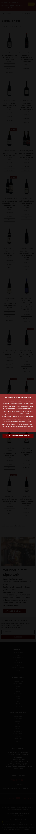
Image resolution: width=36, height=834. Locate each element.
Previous (3, 832)
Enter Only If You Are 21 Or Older (18, 436)
